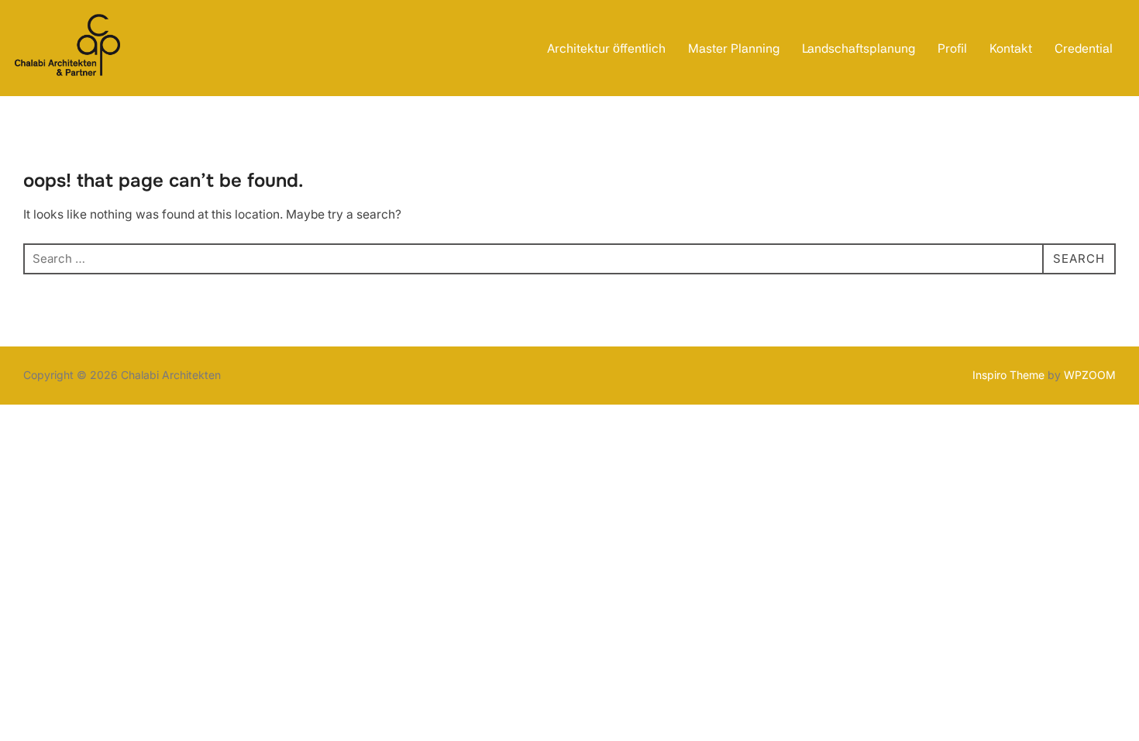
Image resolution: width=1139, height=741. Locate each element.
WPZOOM (1090, 374)
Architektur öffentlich (606, 48)
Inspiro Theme (1008, 374)
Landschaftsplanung (858, 48)
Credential (1084, 48)
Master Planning (733, 48)
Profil (952, 48)
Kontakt (1010, 48)
